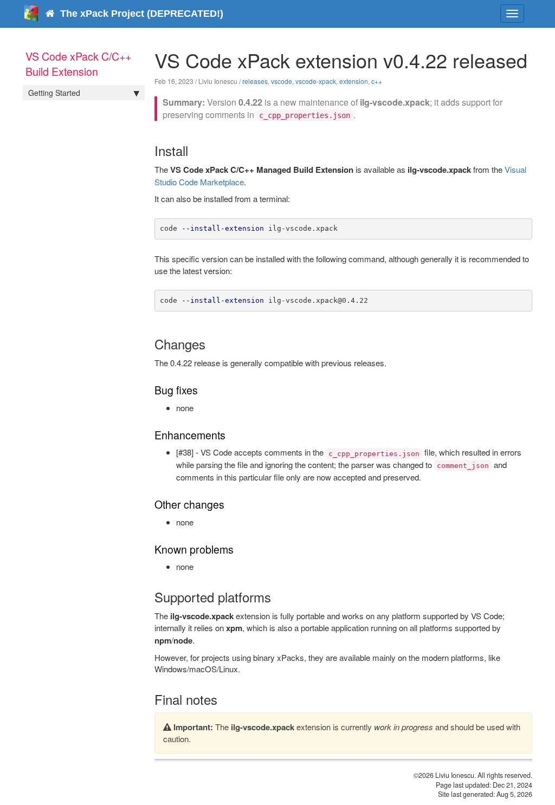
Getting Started (54, 92)
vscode (281, 81)
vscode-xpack (315, 81)
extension (353, 81)
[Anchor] (194, 150)
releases (255, 81)
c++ (376, 81)
